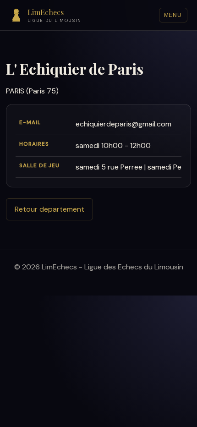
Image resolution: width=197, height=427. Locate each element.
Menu (173, 15)
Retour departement (49, 209)
